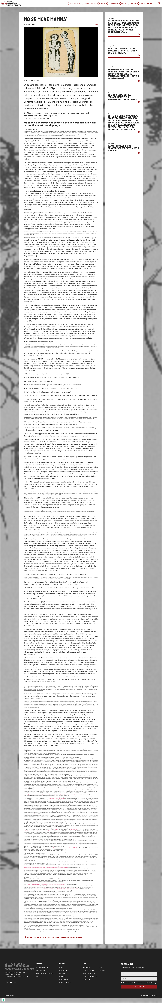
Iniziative (62, 973)
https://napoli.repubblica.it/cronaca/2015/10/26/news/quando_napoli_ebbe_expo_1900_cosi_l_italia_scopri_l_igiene (51, 794)
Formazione (86, 979)
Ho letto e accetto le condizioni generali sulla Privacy (139, 983)
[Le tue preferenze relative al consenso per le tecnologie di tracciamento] (3, 999)
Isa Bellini (57, 829)
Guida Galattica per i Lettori (44, 973)
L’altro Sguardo (40, 970)
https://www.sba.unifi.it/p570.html (56, 798)
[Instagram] (154, 3)
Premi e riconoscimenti (90, 976)
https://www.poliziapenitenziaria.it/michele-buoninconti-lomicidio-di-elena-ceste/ (46, 884)
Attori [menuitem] (141, 3)
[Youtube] (151, 3)
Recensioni (86, 967)
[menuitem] (74, 3)
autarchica (38, 830)
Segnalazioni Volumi (42, 967)
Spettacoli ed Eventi (89, 973)
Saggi (96, 24)
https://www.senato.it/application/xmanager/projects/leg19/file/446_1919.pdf (59, 847)
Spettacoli (102, 970)
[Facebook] (148, 3)
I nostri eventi (63, 970)
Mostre (101, 967)
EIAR (26, 830)
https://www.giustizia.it (31, 814)
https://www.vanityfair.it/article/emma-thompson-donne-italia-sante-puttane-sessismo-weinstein (56, 888)
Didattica (62, 976)
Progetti (61, 967)
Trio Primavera (74, 829)
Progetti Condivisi (64, 982)
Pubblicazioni (63, 979)
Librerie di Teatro (88, 970)
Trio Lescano (51, 830)
